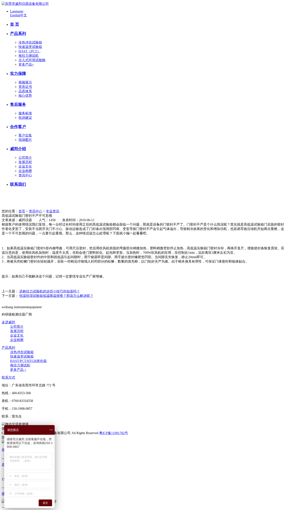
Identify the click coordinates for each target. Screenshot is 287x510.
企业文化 (25, 166)
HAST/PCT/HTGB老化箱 (28, 361)
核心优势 (25, 95)
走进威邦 (8, 322)
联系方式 (8, 377)
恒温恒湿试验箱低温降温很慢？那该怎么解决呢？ (56, 295)
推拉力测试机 (28, 55)
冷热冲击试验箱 (30, 42)
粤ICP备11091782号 (113, 433)
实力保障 (18, 73)
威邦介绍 (18, 149)
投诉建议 (25, 117)
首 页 (14, 24)
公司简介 (25, 157)
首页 (21, 211)
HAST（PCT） (29, 51)
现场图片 (25, 139)
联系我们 (18, 184)
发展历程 (25, 162)
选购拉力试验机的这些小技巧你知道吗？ (49, 291)
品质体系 (25, 91)
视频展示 (25, 82)
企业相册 (25, 171)
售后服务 (18, 104)
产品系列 (18, 33)
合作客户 (18, 126)
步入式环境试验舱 (31, 60)
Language (16, 11)
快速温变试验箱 (30, 47)
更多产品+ (26, 64)
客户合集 (25, 135)
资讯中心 (25, 175)
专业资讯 (52, 211)
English (15, 15)
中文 (23, 15)
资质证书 (25, 87)
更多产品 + (18, 369)
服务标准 (25, 113)
